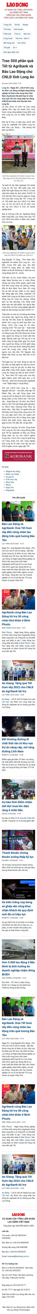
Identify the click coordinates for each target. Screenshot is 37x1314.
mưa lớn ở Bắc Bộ (27, 818)
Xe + (15, 47)
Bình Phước (7, 632)
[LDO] (18, 511)
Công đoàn (8, 38)
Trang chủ (7, 25)
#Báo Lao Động (12, 474)
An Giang (5, 699)
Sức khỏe (22, 43)
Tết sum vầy (7, 702)
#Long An (10, 477)
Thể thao (7, 29)
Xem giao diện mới (11, 52)
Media (25, 25)
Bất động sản (9, 43)
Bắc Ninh (5, 982)
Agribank (11, 96)
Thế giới (6, 47)
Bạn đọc (27, 34)
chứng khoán (16, 865)
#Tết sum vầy (11, 479)
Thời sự (17, 34)
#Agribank (10, 490)
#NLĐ (8, 485)
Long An (5, 88)
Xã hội (17, 25)
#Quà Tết (9, 487)
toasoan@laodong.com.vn (18, 1256)
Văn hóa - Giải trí (22, 38)
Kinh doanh (18, 29)
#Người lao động (13, 471)
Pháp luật (7, 34)
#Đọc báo (10, 482)
